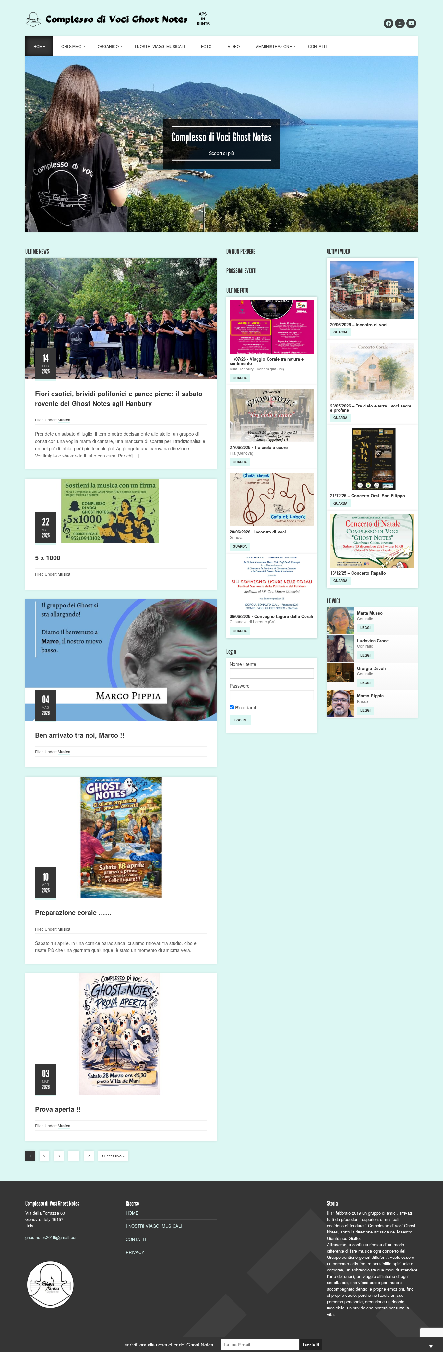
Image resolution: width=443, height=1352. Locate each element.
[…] (135, 455)
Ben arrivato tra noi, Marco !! (80, 735)
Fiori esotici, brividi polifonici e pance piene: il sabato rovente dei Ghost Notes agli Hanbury (118, 398)
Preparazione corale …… (73, 912)
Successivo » (113, 1155)
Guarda (240, 378)
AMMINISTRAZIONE (274, 46)
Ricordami (245, 708)
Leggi (365, 627)
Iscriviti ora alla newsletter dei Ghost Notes (168, 1344)
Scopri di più (221, 153)
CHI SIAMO (71, 46)
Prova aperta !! (58, 1109)
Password (240, 686)
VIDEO (234, 46)
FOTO (206, 46)
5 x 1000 (47, 557)
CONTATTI (317, 46)
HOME (39, 46)
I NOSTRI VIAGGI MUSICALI (160, 46)
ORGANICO (108, 46)
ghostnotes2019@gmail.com (52, 1237)
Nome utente (243, 664)
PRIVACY (135, 1252)
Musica (64, 419)
